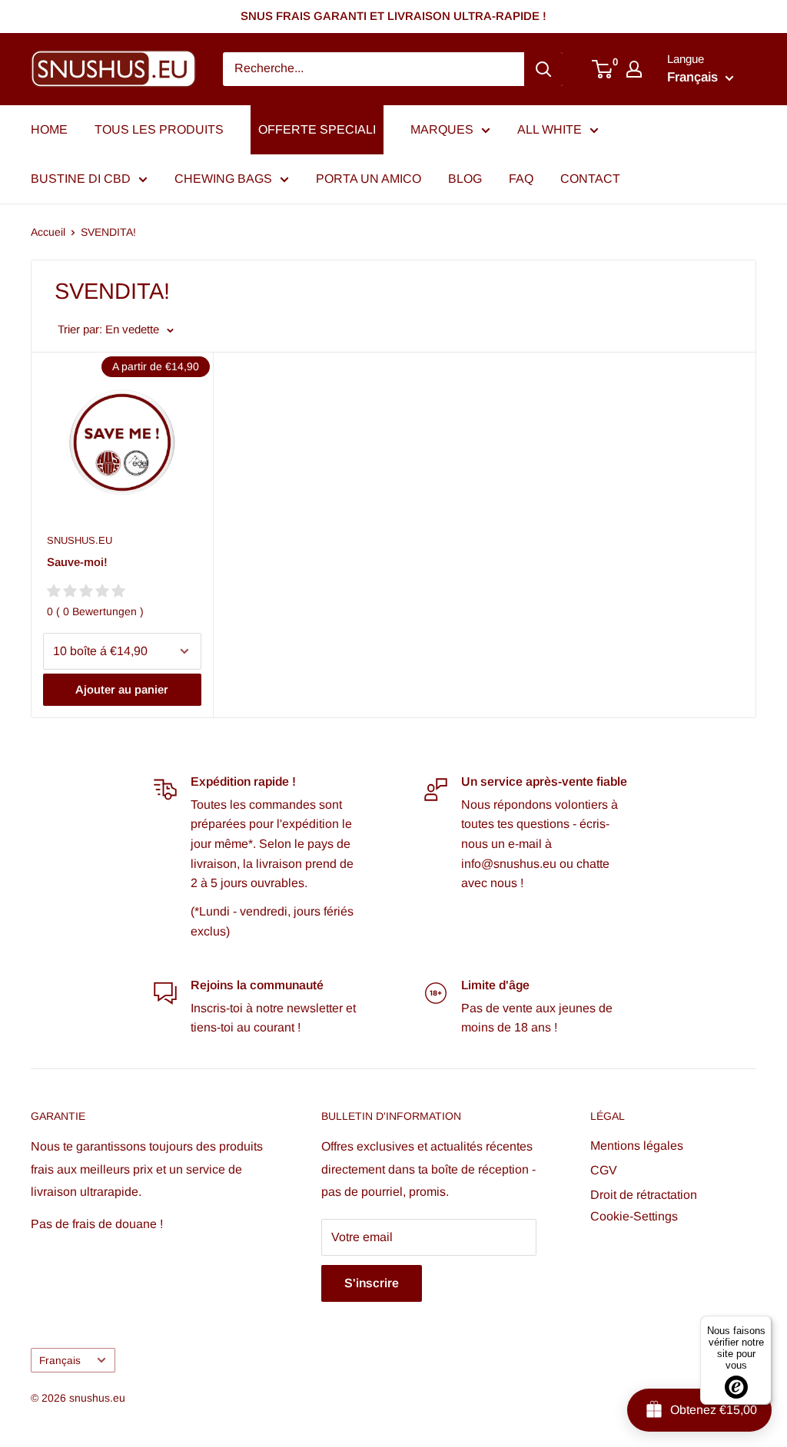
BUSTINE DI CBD (81, 178)
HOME (49, 129)
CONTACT (590, 178)
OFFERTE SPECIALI (317, 129)
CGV (603, 1170)
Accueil (48, 232)
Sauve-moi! (77, 561)
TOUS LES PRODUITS (159, 129)
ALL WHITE (549, 129)
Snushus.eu (79, 540)
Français (60, 1360)
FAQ (521, 178)
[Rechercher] (543, 69)
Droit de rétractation (643, 1194)
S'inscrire (371, 1283)
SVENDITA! (108, 232)
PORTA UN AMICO (368, 178)
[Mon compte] (634, 69)
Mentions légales (636, 1145)
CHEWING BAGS (223, 178)
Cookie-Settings (634, 1216)
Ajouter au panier (121, 689)
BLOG (465, 178)
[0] (603, 69)
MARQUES (441, 129)
